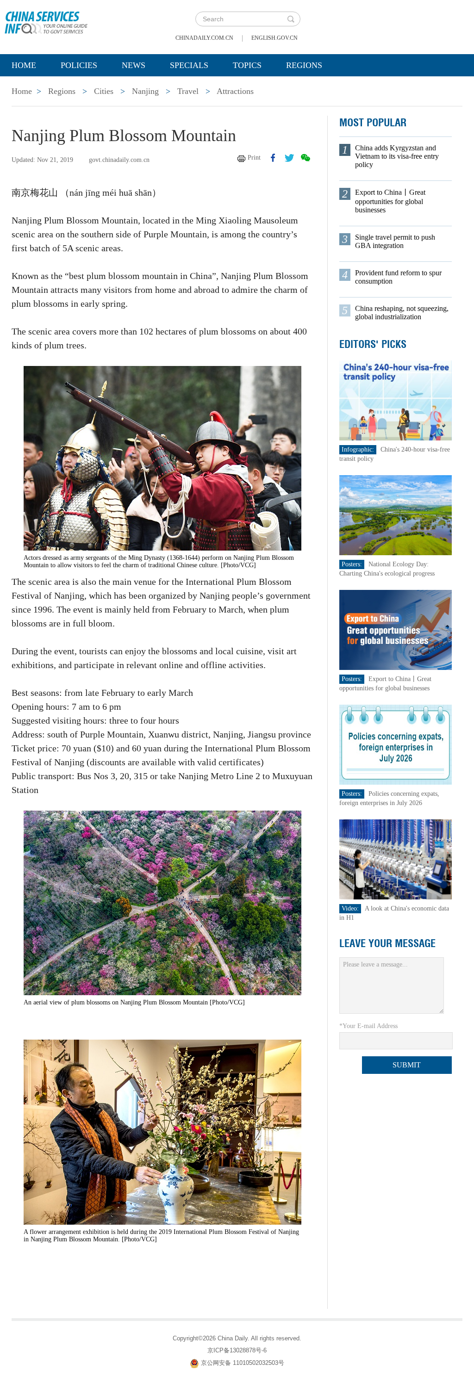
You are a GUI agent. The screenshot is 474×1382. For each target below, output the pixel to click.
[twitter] (289, 157)
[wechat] (305, 157)
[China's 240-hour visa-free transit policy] (395, 400)
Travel (188, 91)
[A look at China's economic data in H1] (395, 858)
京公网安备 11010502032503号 (242, 1362)
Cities (103, 91)
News (133, 65)
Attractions (235, 91)
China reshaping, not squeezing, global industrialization (402, 312)
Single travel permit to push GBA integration (395, 241)
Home (24, 65)
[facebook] (273, 157)
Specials (189, 65)
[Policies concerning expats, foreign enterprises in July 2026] (395, 744)
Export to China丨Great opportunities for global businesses (390, 201)
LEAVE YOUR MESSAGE (387, 943)
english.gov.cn (274, 38)
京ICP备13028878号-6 (237, 1350)
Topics (247, 65)
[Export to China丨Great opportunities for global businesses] (395, 629)
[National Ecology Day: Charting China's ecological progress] (395, 514)
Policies (79, 65)
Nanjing (145, 91)
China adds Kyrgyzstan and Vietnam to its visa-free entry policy (397, 156)
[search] (290, 19)
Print (254, 157)
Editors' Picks (372, 344)
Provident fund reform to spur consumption (398, 277)
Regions (304, 65)
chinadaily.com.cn (204, 38)
